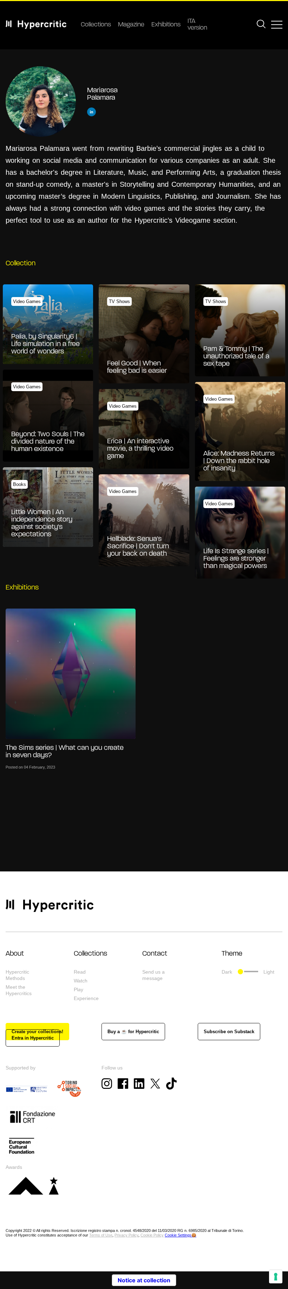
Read (80, 972)
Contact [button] (154, 953)
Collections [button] (90, 953)
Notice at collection (144, 1280)
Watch (80, 980)
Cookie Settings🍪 (180, 1235)
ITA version (197, 24)
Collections (96, 25)
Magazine (131, 25)
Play (78, 989)
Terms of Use (100, 1235)
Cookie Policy (152, 1235)
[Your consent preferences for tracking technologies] (275, 1276)
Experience (86, 998)
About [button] (15, 953)
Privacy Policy (126, 1235)
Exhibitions (166, 25)
